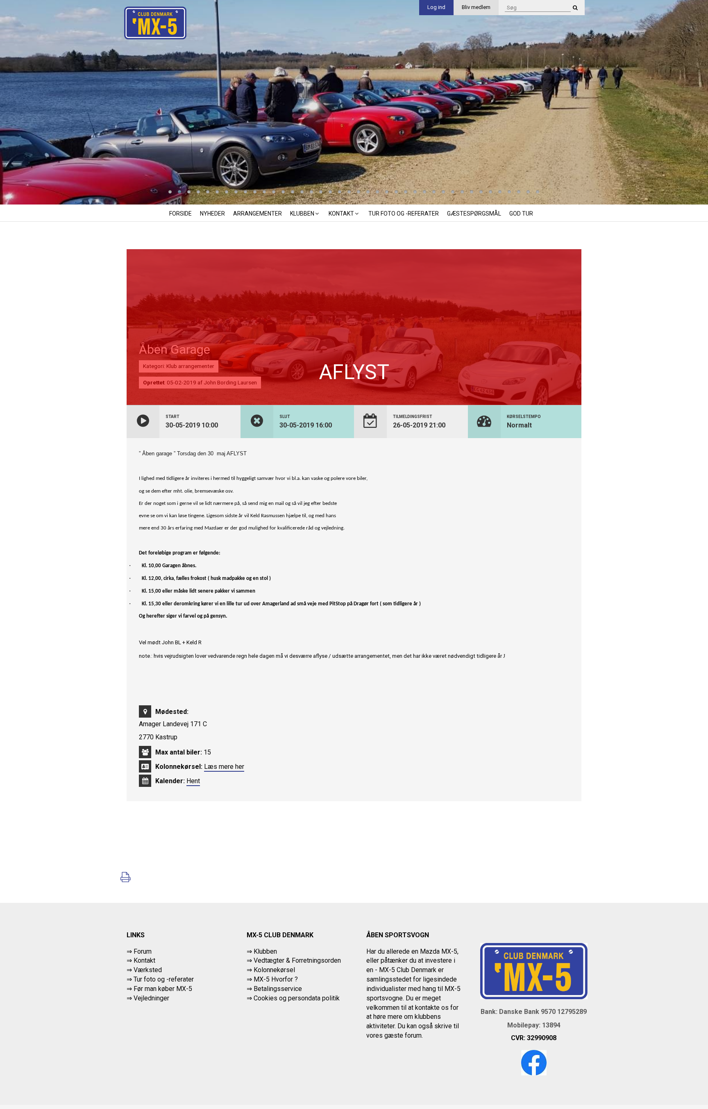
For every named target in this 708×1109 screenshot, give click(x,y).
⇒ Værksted (144, 970)
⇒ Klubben (262, 951)
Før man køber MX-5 (163, 989)
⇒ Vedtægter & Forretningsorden (294, 960)
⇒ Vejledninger (148, 998)
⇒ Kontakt (141, 960)
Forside (180, 213)
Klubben (302, 213)
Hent (193, 781)
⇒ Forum (139, 951)
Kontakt (341, 213)
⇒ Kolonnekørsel (271, 970)
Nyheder (212, 213)
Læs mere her (224, 766)
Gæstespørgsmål (474, 213)
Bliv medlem (476, 7)
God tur (521, 213)
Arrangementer (257, 213)
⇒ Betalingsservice (274, 989)
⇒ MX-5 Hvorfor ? (272, 979)
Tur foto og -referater (403, 213)
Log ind (436, 7)
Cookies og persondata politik (297, 998)
